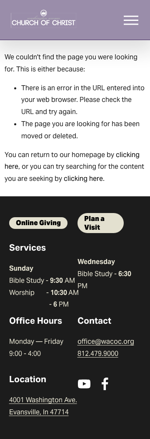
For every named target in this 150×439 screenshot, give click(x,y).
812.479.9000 (98, 353)
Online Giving (38, 222)
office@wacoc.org (106, 341)
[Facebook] (105, 384)
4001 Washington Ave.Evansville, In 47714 (43, 406)
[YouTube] (84, 384)
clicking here (83, 178)
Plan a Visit (94, 223)
